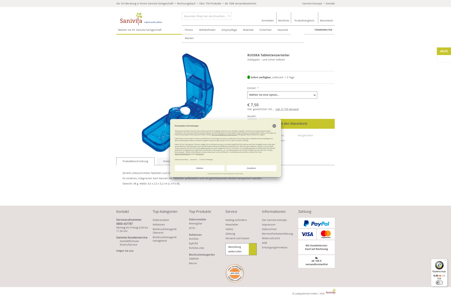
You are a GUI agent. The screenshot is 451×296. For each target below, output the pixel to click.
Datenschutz (269, 229)
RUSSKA (193, 238)
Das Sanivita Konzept (274, 220)
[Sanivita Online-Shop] (149, 19)
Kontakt (330, 3)
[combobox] (207, 16)
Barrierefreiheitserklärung (277, 233)
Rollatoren (159, 224)
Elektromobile (161, 220)
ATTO (192, 228)
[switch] (439, 283)
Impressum (268, 224)
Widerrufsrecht (271, 238)
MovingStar (195, 223)
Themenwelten (323, 29)
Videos (229, 229)
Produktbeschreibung (135, 161)
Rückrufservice (128, 244)
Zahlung (230, 233)
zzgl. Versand (287, 109)
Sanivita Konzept (312, 3)
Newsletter (232, 224)
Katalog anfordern (236, 220)
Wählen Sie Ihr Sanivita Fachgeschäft (140, 29)
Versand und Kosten (237, 238)
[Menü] (445, 261)
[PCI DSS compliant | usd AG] (235, 273)
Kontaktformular (129, 241)
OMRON (194, 258)
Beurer (193, 263)
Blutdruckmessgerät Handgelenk (165, 238)
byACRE (193, 243)
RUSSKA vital (196, 248)
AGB (264, 242)
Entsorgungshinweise (274, 247)
